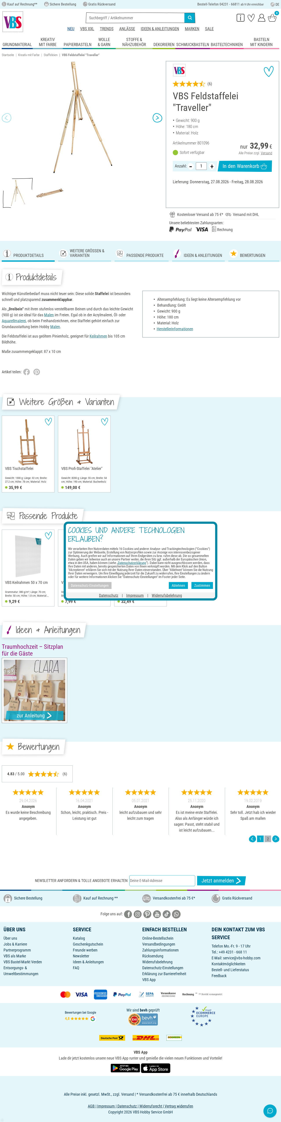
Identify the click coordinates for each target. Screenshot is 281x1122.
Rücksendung (152, 956)
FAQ (76, 968)
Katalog (79, 938)
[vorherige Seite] (252, 839)
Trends (106, 28)
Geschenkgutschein (88, 944)
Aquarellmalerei (14, 320)
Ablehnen (178, 585)
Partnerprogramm (17, 950)
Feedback (219, 975)
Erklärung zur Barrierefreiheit (164, 973)
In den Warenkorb (241, 166)
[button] (6, 118)
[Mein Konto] (261, 17)
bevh (144, 1010)
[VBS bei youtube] (157, 914)
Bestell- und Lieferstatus (230, 969)
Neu (70, 28)
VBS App (149, 979)
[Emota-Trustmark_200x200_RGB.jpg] (203, 1016)
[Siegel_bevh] (143, 1019)
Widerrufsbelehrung (157, 962)
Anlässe (127, 28)
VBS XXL (87, 28)
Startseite (8, 55)
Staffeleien (51, 55)
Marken (192, 28)
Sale (209, 28)
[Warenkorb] (272, 17)
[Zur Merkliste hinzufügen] (268, 71)
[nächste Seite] (275, 839)
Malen (49, 315)
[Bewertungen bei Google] (80, 1016)
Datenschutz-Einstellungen (162, 968)
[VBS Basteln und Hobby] (13, 22)
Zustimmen (202, 585)
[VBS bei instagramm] (137, 914)
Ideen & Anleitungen (160, 28)
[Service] (240, 17)
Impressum (135, 595)
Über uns (10, 938)
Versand (266, 153)
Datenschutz (108, 595)
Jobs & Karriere (15, 944)
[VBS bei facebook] (128, 914)
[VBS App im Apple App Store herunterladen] (155, 1068)
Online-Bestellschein (157, 938)
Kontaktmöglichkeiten (228, 964)
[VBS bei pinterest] (147, 914)
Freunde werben (85, 950)
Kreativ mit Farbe (29, 55)
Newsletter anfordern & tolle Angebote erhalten (81, 880)
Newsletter (81, 956)
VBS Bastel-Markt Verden (23, 962)
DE (277, 4)
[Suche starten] (189, 17)
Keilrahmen (98, 336)
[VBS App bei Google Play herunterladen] (126, 1068)
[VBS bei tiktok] (166, 914)
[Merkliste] (251, 17)
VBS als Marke (15, 956)
